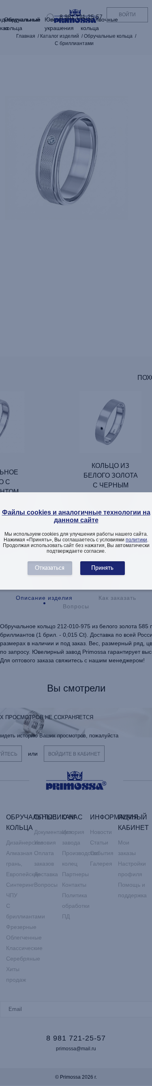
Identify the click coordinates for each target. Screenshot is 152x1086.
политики (136, 540)
